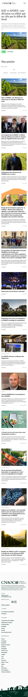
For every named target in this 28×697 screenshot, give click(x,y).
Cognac (3, 654)
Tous (14, 69)
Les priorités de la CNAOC (7, 620)
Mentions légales (5, 605)
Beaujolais (3, 642)
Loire (2, 658)
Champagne (4, 652)
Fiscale (3, 628)
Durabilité (3, 626)
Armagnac (3, 641)
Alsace (3, 639)
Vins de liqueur (5, 670)
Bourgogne (4, 648)
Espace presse (4, 595)
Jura (2, 656)
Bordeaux (3, 646)
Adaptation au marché (6, 622)
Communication (5, 624)
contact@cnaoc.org (6, 596)
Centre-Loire (4, 650)
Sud (2, 666)
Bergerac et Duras (5, 644)
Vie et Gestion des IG (6, 632)
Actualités (3, 613)
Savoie (3, 664)
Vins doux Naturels (5, 672)
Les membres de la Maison (7, 611)
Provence (3, 660)
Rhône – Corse (4, 662)
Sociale (3, 630)
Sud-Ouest (4, 668)
